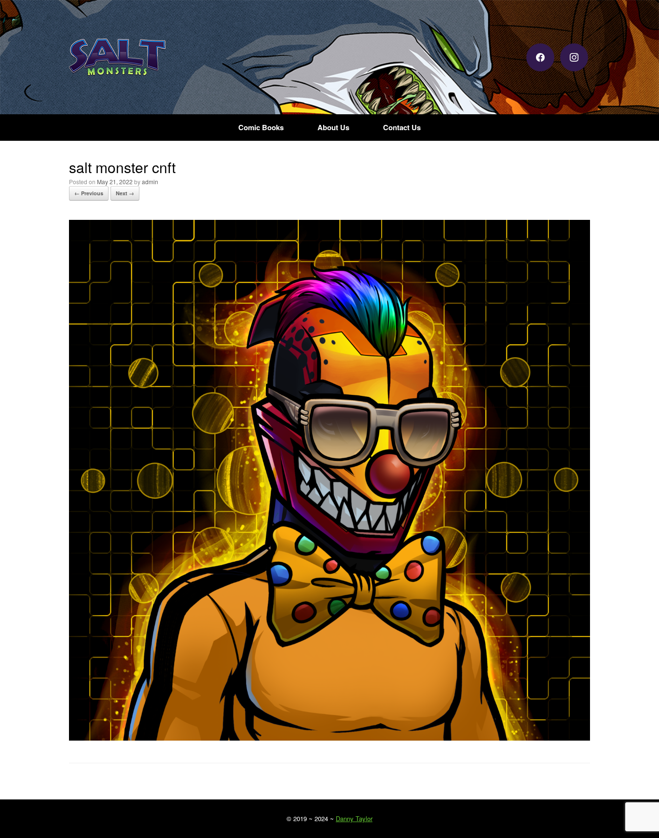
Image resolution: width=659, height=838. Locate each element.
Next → (125, 193)
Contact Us (402, 127)
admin (150, 181)
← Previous (88, 193)
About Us (333, 127)
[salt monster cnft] (329, 737)
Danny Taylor (354, 818)
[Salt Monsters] (117, 57)
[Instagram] (574, 56)
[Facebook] (540, 56)
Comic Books (261, 127)
